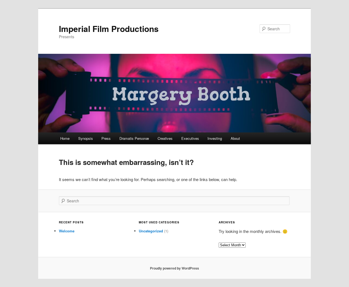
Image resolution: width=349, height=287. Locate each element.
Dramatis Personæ (134, 138)
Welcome (66, 230)
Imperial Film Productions (109, 28)
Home (65, 138)
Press (106, 138)
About (235, 138)
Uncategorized (151, 230)
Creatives (165, 138)
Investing (214, 138)
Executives (190, 138)
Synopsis (85, 138)
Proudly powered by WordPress (174, 268)
